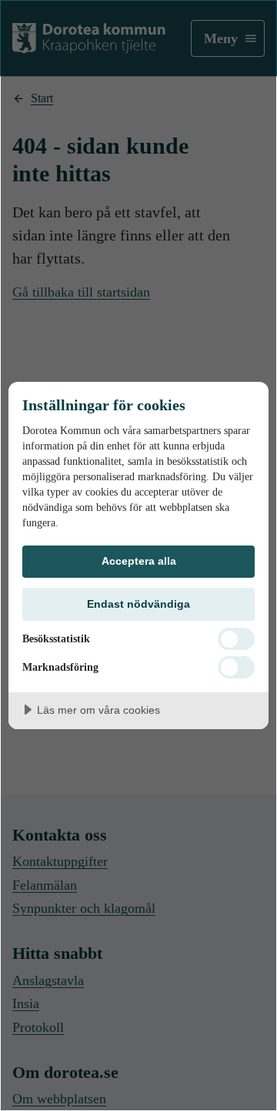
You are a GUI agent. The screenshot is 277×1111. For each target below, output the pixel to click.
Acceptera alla (139, 561)
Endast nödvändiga (138, 604)
